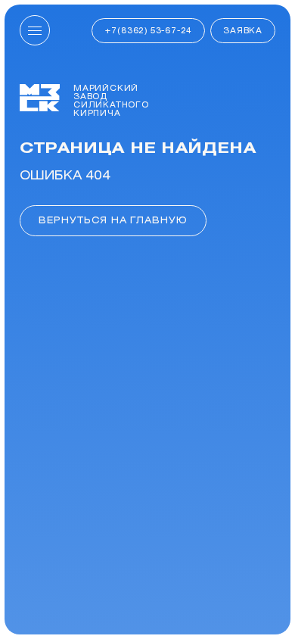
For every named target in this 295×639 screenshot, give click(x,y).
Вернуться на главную (113, 220)
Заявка (242, 30)
